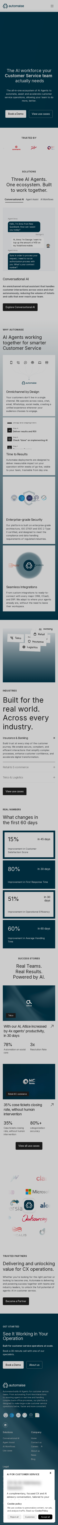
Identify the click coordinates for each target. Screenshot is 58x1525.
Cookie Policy (41, 1511)
